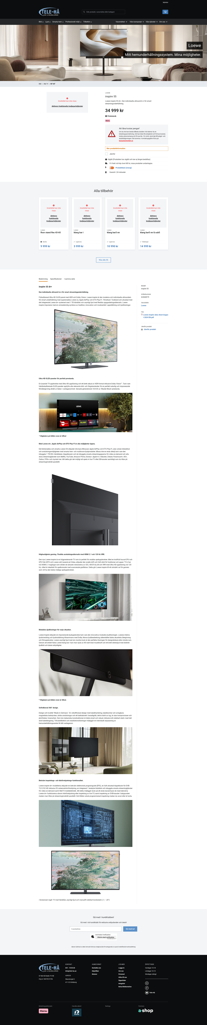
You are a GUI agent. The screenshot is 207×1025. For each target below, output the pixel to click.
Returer (94, 974)
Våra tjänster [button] (150, 22)
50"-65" (52, 84)
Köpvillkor (95, 971)
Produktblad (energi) (124, 168)
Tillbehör (86, 22)
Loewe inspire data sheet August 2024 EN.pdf (155, 316)
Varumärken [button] (120, 22)
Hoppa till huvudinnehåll (102, 3)
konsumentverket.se (126, 141)
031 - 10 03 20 (70, 968)
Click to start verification (105, 937)
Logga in (121, 968)
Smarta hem (57, 22)
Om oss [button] (162, 22)
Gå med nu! (130, 929)
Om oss (121, 971)
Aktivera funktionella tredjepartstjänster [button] (67, 106)
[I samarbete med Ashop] (145, 1011)
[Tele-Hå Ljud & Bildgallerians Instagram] (156, 983)
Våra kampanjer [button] (136, 22)
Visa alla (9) (103, 260)
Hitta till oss (122, 977)
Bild (40, 22)
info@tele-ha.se (70, 971)
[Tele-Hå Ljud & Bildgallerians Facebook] (156, 988)
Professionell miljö (72, 22)
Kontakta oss (96, 968)
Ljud (47, 22)
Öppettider (122, 980)
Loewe (143, 305)
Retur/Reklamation (125, 987)
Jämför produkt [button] (149, 329)
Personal (121, 974)
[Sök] (84, 12)
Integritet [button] (121, 983)
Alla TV (46, 84)
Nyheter (165, 2)
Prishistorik (111, 116)
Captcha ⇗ (111, 938)
